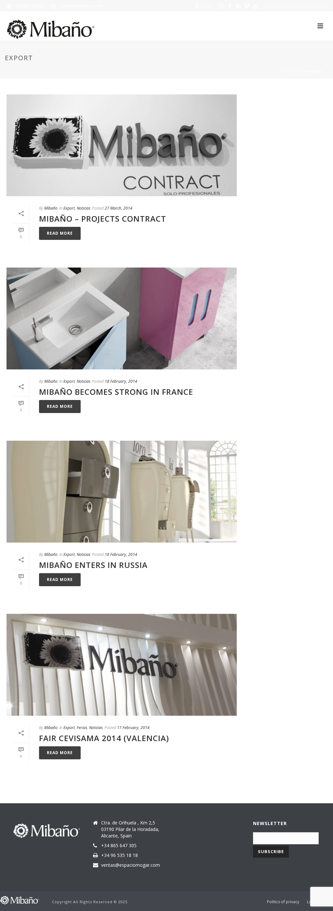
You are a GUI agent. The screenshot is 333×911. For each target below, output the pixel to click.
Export (69, 208)
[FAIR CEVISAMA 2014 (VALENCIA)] (122, 665)
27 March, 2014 (118, 208)
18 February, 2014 (121, 381)
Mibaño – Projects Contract (102, 218)
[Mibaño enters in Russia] (122, 492)
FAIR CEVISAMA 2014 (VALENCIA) (104, 738)
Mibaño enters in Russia (93, 564)
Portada (292, 71)
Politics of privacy (283, 901)
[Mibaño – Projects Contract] (122, 145)
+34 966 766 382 (30, 6)
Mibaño (51, 208)
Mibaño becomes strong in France (116, 391)
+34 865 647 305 (119, 846)
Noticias (83, 208)
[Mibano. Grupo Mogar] (19, 900)
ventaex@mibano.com (81, 6)
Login (206, 6)
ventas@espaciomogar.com (130, 865)
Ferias (82, 727)
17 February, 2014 (133, 727)
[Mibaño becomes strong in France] (122, 318)
